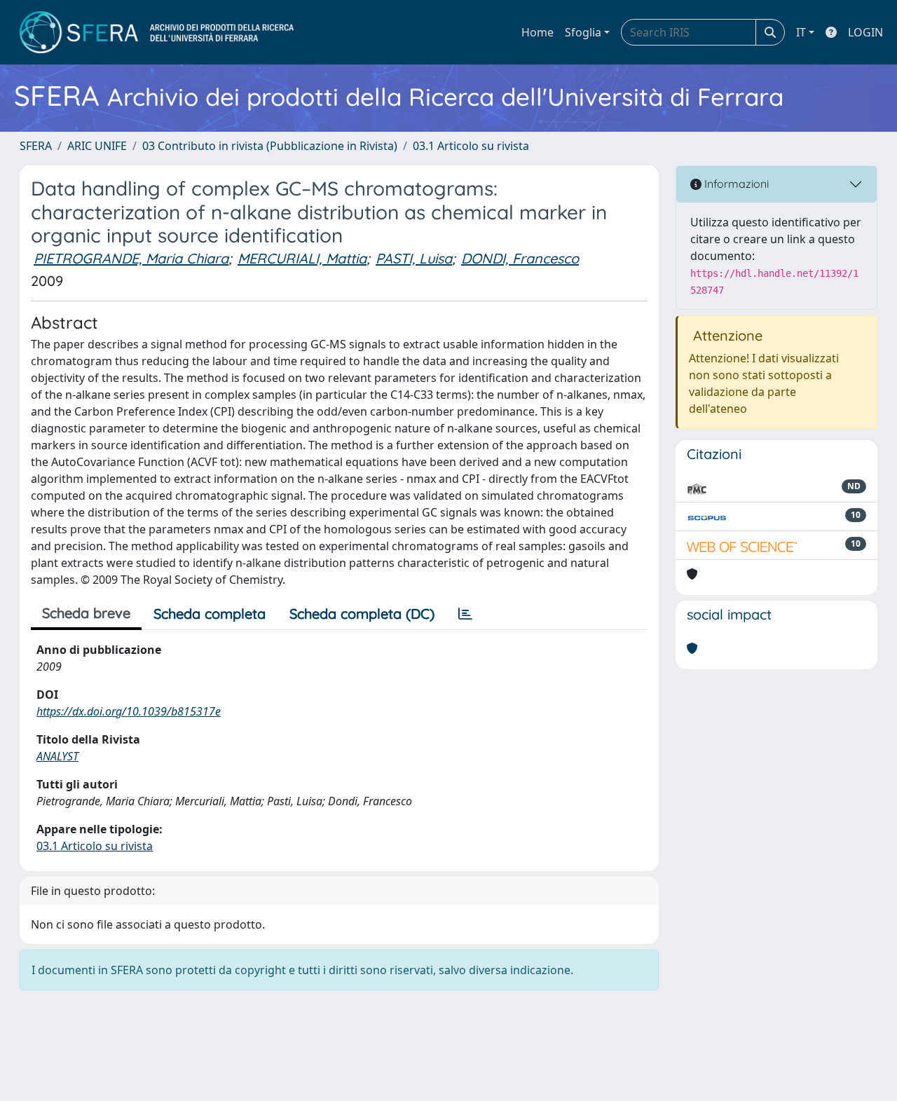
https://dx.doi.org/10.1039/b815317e (128, 711)
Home (537, 32)
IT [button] (801, 32)
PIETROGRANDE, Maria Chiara (131, 258)
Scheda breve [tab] (86, 613)
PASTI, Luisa (414, 258)
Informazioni (735, 184)
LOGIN (865, 32)
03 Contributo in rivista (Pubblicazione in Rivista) (269, 145)
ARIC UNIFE (97, 145)
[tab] (465, 614)
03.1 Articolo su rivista (471, 145)
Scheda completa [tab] (209, 613)
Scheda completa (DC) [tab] (361, 613)
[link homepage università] (156, 32)
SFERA (36, 145)
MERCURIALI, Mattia (302, 258)
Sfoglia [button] (583, 32)
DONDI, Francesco (520, 258)
